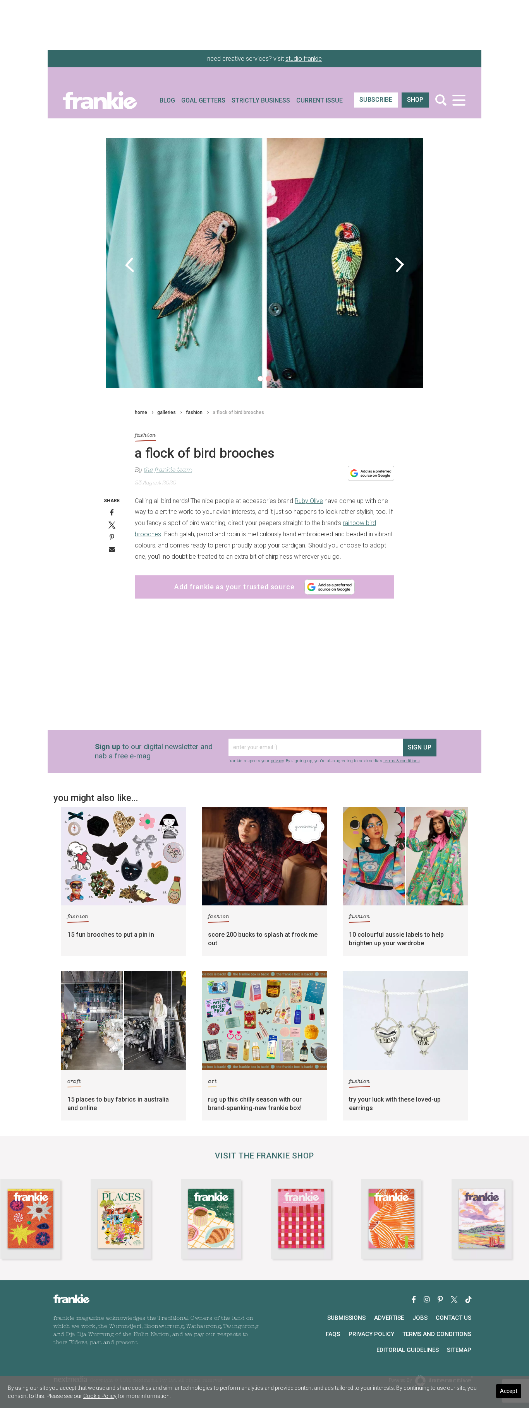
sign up (419, 747)
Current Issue (319, 100)
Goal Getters (203, 100)
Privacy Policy (371, 1334)
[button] (129, 265)
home (141, 412)
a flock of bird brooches (238, 412)
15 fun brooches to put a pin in (110, 934)
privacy (277, 760)
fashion (194, 412)
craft (74, 1081)
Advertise (389, 1317)
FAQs (333, 1334)
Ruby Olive (309, 501)
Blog (167, 100)
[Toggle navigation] (459, 100)
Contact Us (453, 1317)
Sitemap (459, 1349)
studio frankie (303, 58)
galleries (166, 412)
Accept (508, 1391)
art (212, 1081)
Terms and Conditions (436, 1334)
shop (415, 99)
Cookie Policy (100, 1396)
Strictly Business (261, 100)
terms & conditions (401, 760)
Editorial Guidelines (407, 1349)
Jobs (420, 1317)
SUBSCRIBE (375, 99)
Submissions (346, 1317)
